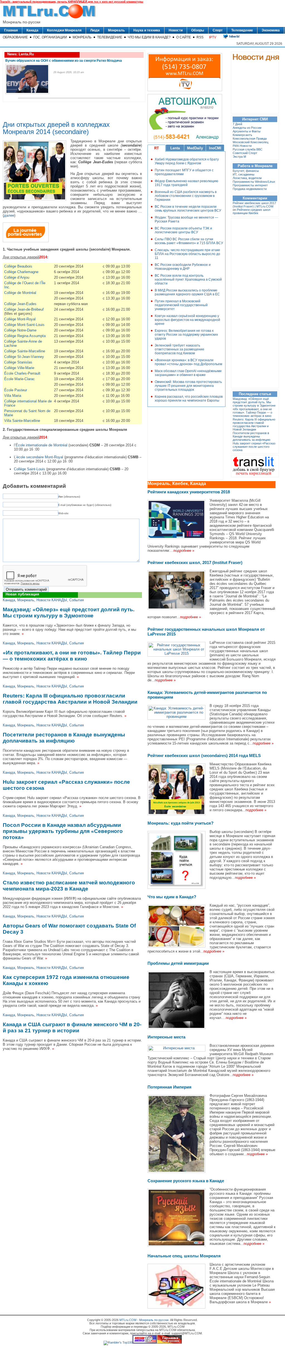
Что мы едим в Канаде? (149, 37)
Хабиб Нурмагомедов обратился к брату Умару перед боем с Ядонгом (187, 161)
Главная (11, 30)
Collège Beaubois (18, 266)
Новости (176, 30)
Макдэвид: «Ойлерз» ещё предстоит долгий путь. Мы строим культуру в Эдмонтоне (68, 613)
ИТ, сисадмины (243, 174)
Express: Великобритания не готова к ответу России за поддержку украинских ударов (186, 334)
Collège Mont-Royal (20, 319)
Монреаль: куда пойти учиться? (180, 823)
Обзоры (197, 30)
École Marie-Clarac (19, 379)
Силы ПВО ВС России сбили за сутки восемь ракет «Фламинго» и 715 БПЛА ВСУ (189, 241)
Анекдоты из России (247, 127)
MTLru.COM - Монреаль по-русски (143, 1320)
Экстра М (239, 156)
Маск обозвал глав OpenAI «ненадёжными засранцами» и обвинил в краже (188, 373)
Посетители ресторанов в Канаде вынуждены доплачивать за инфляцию (64, 738)
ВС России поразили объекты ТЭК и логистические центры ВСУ (183, 230)
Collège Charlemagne (21, 272)
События (76, 600)
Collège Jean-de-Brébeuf (24, 309)
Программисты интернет (250, 185)
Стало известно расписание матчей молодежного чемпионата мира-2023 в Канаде (69, 886)
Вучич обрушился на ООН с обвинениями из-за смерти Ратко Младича (63, 61)
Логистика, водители (247, 178)
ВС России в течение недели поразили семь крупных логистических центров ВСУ (188, 208)
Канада (32, 30)
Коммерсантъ (242, 135)
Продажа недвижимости (250, 189)
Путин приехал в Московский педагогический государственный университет (181, 305)
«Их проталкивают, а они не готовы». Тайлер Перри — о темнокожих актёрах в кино (72, 656)
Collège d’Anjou (16, 277)
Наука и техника (146, 30)
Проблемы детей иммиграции (178, 963)
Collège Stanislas (18, 362)
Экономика (271, 30)
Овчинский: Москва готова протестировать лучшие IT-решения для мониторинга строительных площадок (188, 386)
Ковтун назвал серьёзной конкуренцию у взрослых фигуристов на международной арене (187, 320)
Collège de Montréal (20, 293)
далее (9, 215)
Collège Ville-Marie (19, 368)
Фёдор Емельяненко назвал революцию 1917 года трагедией (186, 183)
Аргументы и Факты (247, 131)
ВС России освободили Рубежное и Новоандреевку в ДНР (183, 267)
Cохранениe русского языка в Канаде (186, 1180)
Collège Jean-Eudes (20, 304)
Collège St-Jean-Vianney (24, 357)
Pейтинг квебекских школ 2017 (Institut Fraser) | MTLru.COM (254, 204)
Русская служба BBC (247, 149)
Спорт (218, 30)
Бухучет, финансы (246, 170)
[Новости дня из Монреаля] (256, 60)
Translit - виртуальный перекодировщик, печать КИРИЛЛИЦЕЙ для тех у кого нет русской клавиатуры (71, 1)
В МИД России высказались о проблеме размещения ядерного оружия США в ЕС (187, 292)
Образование (15, 37)
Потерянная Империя (169, 1087)
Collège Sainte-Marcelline (24, 351)
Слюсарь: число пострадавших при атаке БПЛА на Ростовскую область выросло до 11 (187, 254)
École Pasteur (15, 390)
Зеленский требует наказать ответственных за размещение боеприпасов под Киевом (179, 349)
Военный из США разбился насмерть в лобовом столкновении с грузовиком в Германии (186, 196)
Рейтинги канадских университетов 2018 (189, 491)
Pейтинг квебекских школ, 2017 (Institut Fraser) (195, 562)
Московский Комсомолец (250, 142)
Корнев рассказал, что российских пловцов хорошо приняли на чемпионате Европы (189, 398)
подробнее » (183, 550)
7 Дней (237, 124)
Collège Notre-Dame (20, 330)
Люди (94, 30)
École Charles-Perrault (22, 373)
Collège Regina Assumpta (25, 336)
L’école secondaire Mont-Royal (39, 457)
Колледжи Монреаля (64, 30)
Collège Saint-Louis (29, 469)
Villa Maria (12, 396)
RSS (199, 37)
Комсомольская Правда (250, 138)
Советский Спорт (245, 153)
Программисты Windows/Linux (254, 181)
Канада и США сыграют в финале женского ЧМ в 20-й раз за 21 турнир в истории (72, 1027)
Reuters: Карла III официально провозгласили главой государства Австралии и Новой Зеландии (70, 699)
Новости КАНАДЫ (51, 600)
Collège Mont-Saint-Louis (24, 325)
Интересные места (166, 1037)
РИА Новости (242, 145)
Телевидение (242, 30)
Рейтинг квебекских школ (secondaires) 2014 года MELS (204, 755)
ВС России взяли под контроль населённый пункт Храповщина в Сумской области (188, 279)
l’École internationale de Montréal (41, 445)
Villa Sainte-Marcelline (22, 421)
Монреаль (116, 30)
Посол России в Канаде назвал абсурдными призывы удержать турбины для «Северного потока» (63, 831)
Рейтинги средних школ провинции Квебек (251, 211)
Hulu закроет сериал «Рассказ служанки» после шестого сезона (254, 447)
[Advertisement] (68, 111)
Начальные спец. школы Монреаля (184, 1255)
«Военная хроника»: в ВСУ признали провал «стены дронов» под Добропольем (188, 362)
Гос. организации (50, 37)
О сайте (183, 37)
